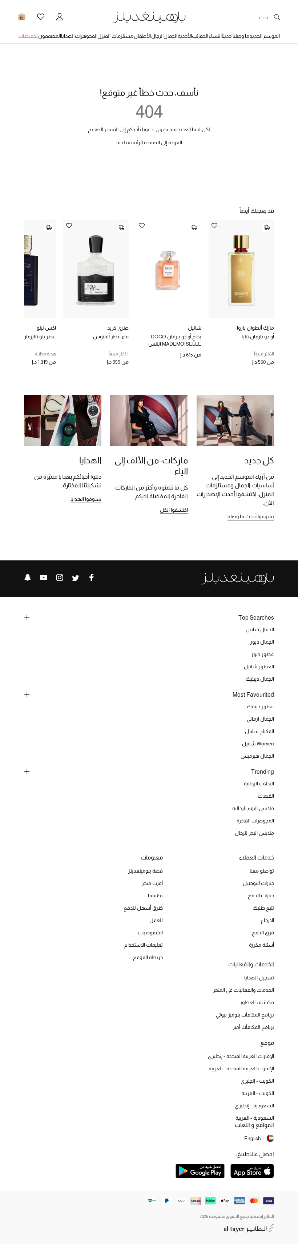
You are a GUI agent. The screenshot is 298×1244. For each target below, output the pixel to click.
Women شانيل (258, 743)
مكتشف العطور (257, 1002)
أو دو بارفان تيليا (258, 336)
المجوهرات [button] (86, 36)
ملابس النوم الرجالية (253, 808)
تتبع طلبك (263, 908)
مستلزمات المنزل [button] (115, 36)
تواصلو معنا (262, 871)
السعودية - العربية (254, 1118)
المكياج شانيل (259, 731)
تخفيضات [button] (28, 36)
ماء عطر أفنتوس (111, 336)
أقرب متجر (152, 883)
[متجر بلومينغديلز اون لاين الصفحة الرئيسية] (149, 17)
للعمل (156, 920)
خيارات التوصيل (258, 883)
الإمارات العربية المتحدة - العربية (241, 1068)
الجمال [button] (170, 36)
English (252, 1138)
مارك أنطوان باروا (255, 328)
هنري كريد (118, 328)
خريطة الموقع (148, 957)
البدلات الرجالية (259, 783)
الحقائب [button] (200, 36)
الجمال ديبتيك (260, 679)
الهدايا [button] (67, 36)
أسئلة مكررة (261, 945)
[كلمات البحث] (277, 17)
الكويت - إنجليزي (257, 1081)
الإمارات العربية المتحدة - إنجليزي (241, 1056)
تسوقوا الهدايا (86, 499)
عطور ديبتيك (260, 706)
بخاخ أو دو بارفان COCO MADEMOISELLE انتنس (174, 340)
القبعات (266, 796)
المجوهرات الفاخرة (255, 821)
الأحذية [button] (185, 36)
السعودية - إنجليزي (254, 1105)
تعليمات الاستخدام (143, 945)
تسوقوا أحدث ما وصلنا (250, 516)
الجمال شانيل (260, 629)
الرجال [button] (157, 36)
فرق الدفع (263, 932)
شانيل (194, 328)
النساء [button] (215, 36)
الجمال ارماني (260, 719)
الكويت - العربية (257, 1093)
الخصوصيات (150, 932)
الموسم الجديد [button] (265, 36)
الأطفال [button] (142, 36)
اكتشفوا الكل (174, 510)
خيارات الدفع (261, 895)
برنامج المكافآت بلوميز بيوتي (245, 1015)
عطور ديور (262, 654)
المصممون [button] (49, 36)
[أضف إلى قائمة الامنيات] (214, 226)
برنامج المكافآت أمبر (253, 1027)
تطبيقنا (155, 895)
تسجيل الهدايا (259, 978)
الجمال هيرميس (257, 756)
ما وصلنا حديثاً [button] (235, 36)
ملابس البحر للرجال (254, 833)
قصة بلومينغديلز (145, 871)
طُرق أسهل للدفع (143, 908)
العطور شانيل (259, 666)
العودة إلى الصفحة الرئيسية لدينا (149, 142)
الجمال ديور (262, 642)
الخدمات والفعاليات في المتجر (243, 990)
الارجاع (267, 920)
